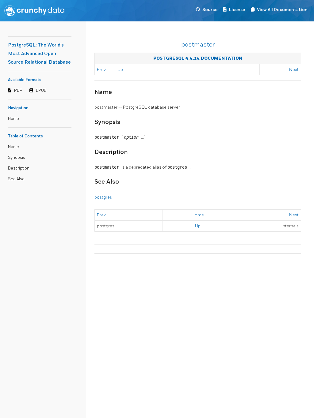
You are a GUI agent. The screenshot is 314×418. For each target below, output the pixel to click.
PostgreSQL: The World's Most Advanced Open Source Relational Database (39, 53)
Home (13, 118)
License (237, 9)
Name (13, 146)
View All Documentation (282, 9)
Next (294, 69)
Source (209, 9)
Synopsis (16, 157)
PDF (18, 90)
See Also (16, 179)
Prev (101, 69)
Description (18, 168)
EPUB (41, 90)
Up (120, 69)
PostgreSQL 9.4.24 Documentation (197, 58)
